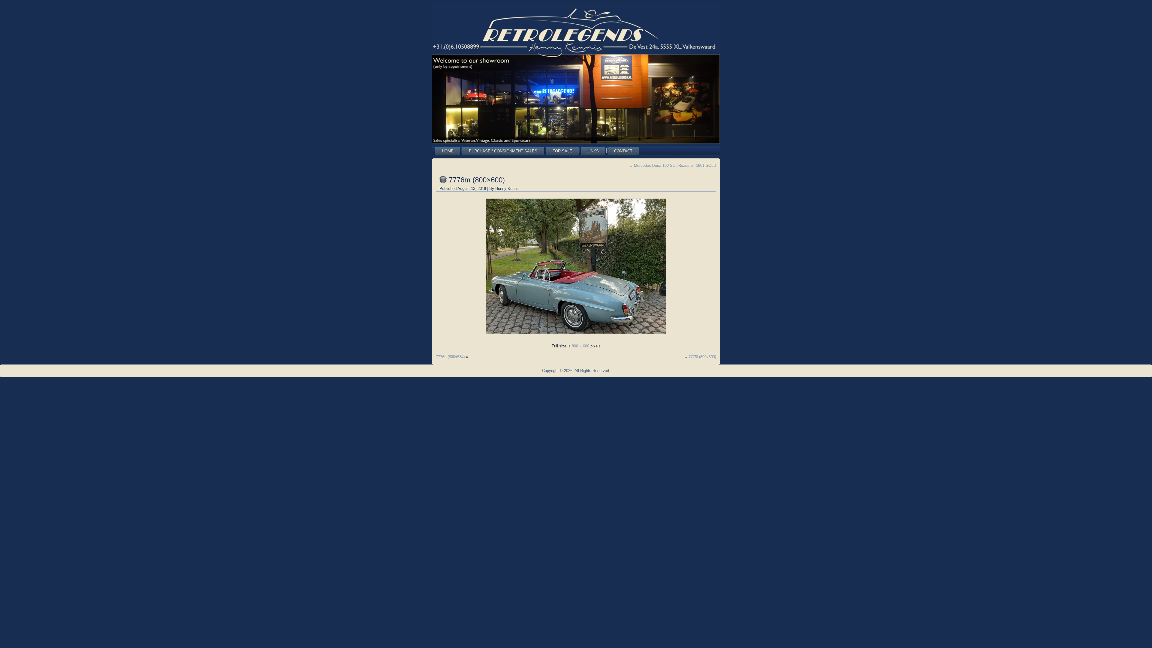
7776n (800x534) (450, 357)
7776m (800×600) (477, 180)
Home (448, 151)
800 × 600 (580, 346)
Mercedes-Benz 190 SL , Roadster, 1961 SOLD (672, 165)
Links (593, 151)
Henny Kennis (507, 188)
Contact (623, 151)
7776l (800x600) (702, 357)
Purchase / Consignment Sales (503, 151)
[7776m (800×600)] (576, 335)
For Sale (562, 151)
